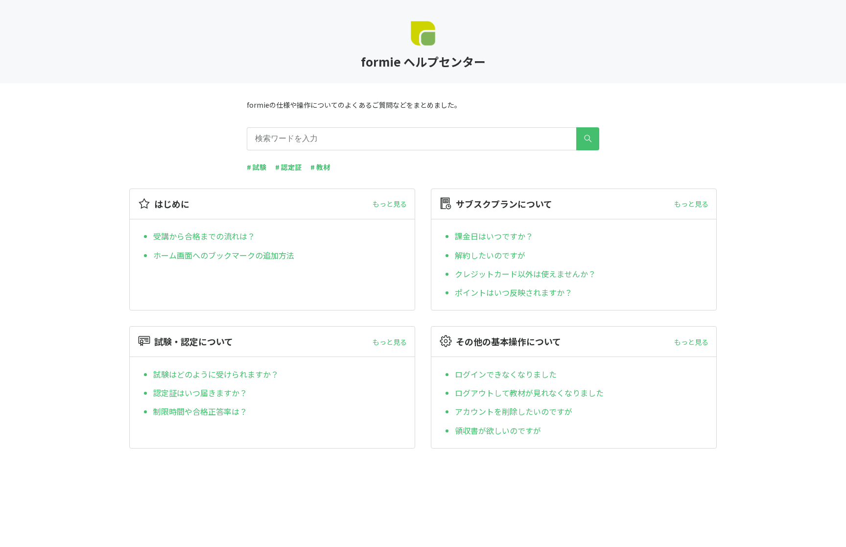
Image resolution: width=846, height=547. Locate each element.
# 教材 (320, 167)
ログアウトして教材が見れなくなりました (529, 393)
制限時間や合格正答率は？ (200, 411)
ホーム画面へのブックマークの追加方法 (223, 255)
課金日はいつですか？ (494, 236)
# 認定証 (288, 167)
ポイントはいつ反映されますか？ (513, 292)
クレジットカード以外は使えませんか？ (525, 274)
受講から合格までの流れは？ (204, 236)
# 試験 (256, 167)
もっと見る (390, 204)
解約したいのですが (490, 255)
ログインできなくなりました (506, 374)
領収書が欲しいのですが (498, 430)
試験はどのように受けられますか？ (216, 374)
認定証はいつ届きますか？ (200, 393)
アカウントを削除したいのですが (513, 411)
